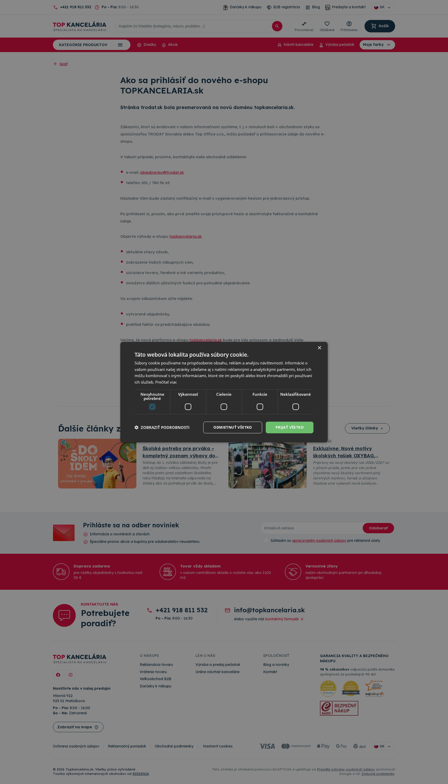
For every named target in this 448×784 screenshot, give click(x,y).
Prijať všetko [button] (290, 427)
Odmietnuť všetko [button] (232, 427)
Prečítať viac (166, 382)
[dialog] (224, 392)
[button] (162, 427)
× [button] (319, 348)
